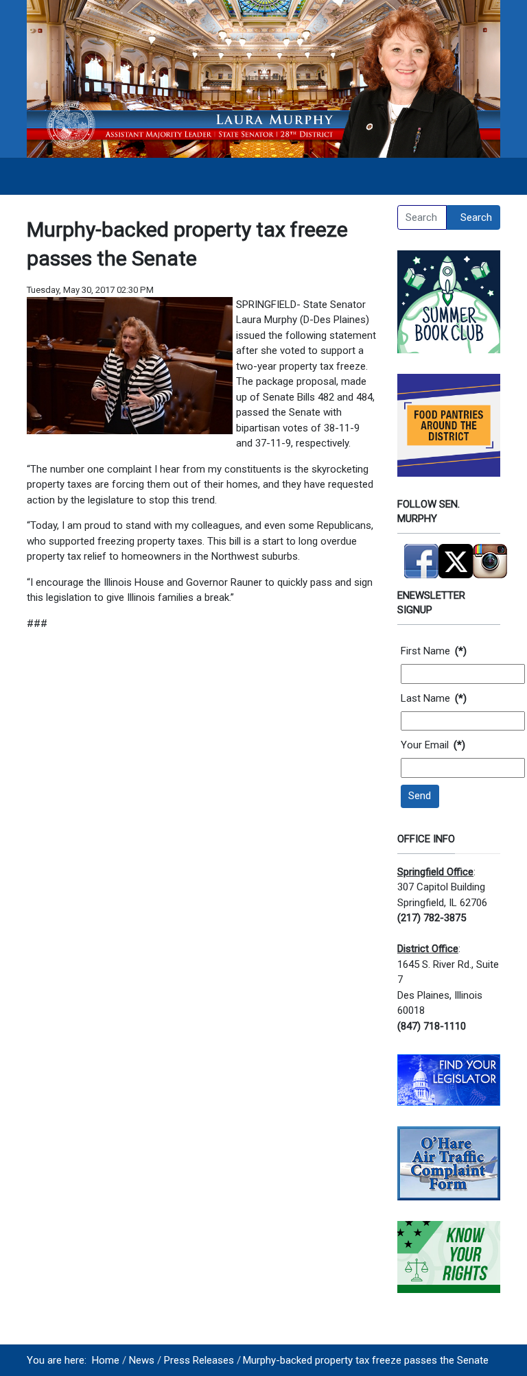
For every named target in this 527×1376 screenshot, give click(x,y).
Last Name (434, 698)
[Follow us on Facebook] (421, 555)
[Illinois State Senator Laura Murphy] (263, 78)
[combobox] (422, 217)
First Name (434, 651)
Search (476, 217)
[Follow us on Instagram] (490, 555)
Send (419, 796)
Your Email (433, 745)
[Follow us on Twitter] (456, 555)
